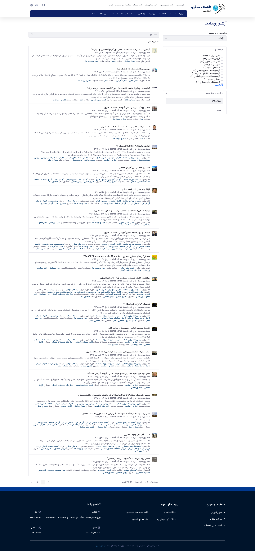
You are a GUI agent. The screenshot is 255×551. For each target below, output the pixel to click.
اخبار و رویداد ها (91, 61)
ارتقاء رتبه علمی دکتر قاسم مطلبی (136, 189)
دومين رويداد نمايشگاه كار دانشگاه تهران (133, 68)
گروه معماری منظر (151, 5)
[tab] (194, 49)
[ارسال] (32, 34)
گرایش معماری (76, 160)
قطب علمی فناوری (98, 99)
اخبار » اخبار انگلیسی (124, 80)
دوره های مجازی (72, 201)
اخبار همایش (102, 427)
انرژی (98, 157)
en (36, 5)
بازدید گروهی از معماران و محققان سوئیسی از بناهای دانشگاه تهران (121, 210)
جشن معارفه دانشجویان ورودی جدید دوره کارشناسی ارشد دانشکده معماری (118, 351)
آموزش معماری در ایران (134, 424)
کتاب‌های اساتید (130, 470)
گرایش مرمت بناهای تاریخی (77, 157)
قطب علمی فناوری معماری (137, 512)
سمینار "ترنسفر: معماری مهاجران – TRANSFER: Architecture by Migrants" (116, 256)
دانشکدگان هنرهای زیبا (166, 519)
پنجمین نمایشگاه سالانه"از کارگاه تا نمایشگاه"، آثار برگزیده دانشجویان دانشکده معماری (114, 395)
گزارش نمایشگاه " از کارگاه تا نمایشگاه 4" (133, 146)
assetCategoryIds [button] (214, 93)
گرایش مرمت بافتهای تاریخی (52, 157)
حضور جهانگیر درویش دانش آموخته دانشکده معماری (127, 107)
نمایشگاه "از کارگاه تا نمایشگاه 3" (136, 304)
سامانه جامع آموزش (140, 519)
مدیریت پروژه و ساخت (132, 157)
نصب (219, 110)
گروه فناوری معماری (166, 5)
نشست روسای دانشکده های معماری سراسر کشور (129, 327)
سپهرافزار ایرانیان (101, 546)
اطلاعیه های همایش (87, 427)
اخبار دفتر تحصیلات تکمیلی (130, 224)
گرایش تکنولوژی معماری (111, 157)
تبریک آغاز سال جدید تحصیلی (137, 434)
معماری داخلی (129, 61)
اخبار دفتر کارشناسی (55, 246)
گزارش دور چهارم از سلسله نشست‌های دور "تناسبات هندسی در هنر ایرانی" (118, 88)
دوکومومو (51, 289)
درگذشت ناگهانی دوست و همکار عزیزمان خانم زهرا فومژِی (125, 277)
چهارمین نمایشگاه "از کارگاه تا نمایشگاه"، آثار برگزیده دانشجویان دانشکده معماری (116, 413)
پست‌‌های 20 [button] (151, 482)
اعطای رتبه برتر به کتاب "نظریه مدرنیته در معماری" (128, 458)
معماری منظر (53, 160)
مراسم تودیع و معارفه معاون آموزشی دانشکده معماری (127, 232)
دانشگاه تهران (169, 512)
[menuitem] (176, 13)
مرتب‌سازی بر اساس (218, 33)
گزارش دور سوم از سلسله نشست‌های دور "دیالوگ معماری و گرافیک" (120, 49)
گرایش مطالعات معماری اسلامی (113, 203)
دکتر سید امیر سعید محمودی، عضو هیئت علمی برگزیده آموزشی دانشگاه (118, 373)
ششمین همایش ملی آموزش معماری (134, 167)
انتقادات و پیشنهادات (213, 525)
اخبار (114, 61)
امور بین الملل (54, 222)
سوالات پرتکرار (216, 519)
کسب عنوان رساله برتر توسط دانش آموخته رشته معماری (125, 126)
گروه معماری (180, 5)
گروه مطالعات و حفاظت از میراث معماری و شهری (125, 5)
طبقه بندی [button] (219, 49)
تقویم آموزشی (216, 512)
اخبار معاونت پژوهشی (101, 248)
